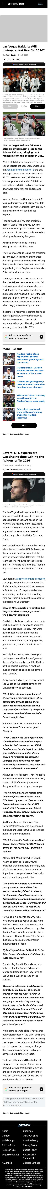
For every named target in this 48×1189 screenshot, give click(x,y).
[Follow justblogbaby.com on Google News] (41, 337)
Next (37, 106)
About (5, 1131)
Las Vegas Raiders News (19, 434)
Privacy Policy (30, 1145)
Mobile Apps (8, 1140)
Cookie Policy (30, 1150)
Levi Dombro (12, 469)
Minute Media (15, 1169)
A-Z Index (7, 1162)
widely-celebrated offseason (30, 578)
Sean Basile (11, 55)
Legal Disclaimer (10, 1154)
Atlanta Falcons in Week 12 (20, 169)
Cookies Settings (31, 1162)
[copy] (18, 59)
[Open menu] (4, 3)
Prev (10, 106)
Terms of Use (9, 1150)
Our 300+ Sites (30, 1135)
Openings (28, 1131)
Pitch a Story (8, 1145)
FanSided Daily (30, 1140)
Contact (6, 1135)
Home (5, 434)
